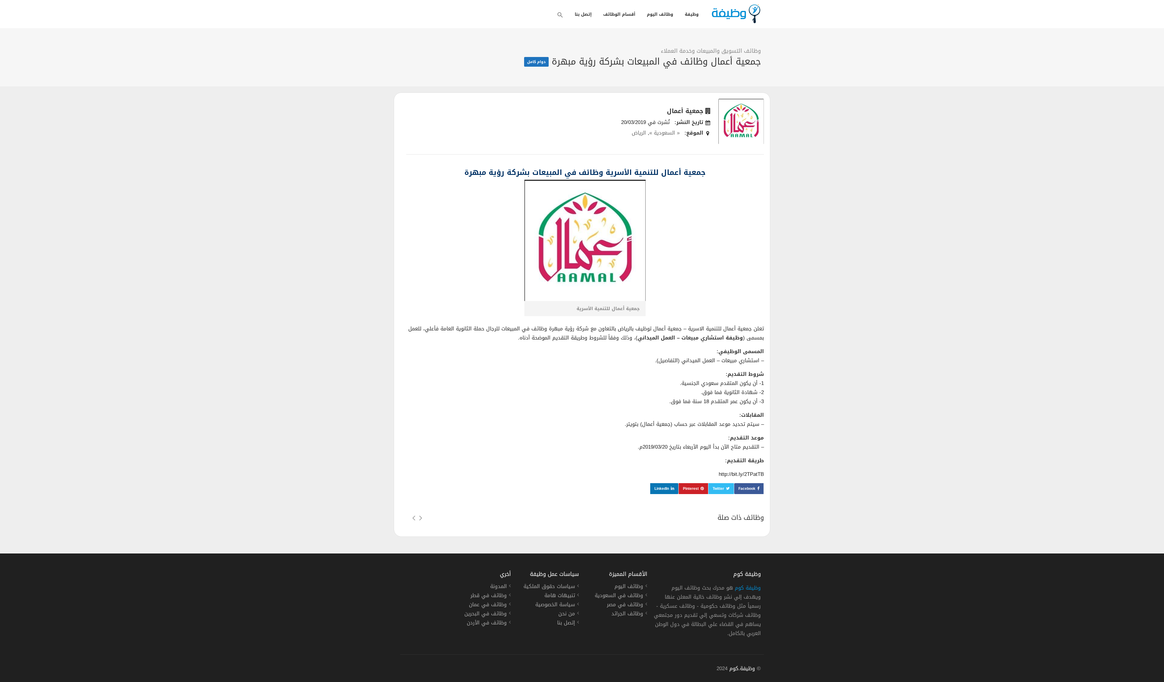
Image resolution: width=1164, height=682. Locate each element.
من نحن (566, 614)
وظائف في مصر (625, 605)
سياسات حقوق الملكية (549, 587)
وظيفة (692, 14)
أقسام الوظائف (619, 14)
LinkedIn (661, 488)
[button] (560, 15)
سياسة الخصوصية (555, 605)
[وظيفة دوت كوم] (736, 14)
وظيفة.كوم (742, 668)
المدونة (498, 587)
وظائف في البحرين (485, 614)
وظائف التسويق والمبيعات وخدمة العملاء (711, 51)
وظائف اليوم (660, 14)
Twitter (718, 488)
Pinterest (691, 488)
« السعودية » (664, 133)
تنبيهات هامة (559, 596)
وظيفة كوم (748, 588)
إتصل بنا (583, 14)
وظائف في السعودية (619, 596)
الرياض (639, 133)
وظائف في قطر (488, 596)
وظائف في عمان (488, 605)
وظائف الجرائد (627, 614)
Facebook (746, 488)
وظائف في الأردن (487, 623)
